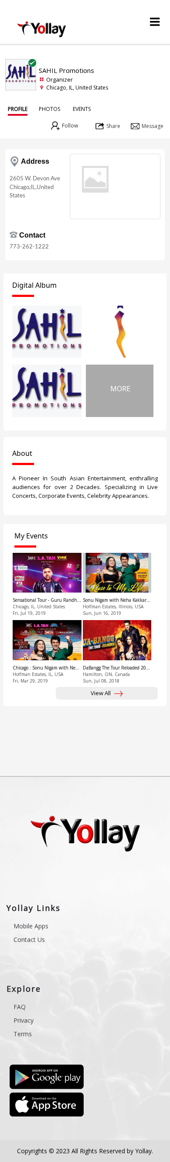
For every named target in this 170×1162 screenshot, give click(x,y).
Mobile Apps (31, 926)
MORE (120, 388)
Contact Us (29, 939)
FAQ (20, 1007)
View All (101, 693)
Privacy (24, 1020)
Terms (23, 1034)
